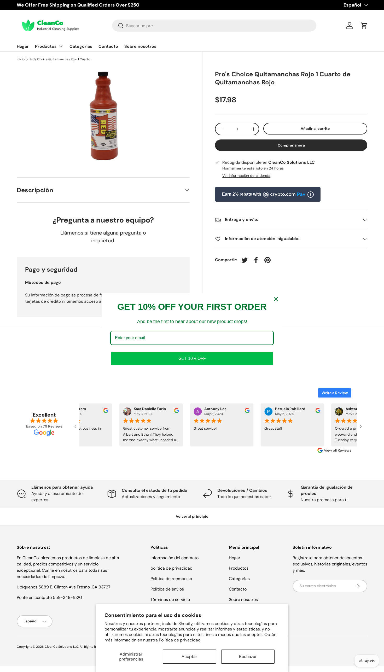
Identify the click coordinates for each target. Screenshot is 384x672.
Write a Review (335, 392)
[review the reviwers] (103, 412)
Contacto (108, 46)
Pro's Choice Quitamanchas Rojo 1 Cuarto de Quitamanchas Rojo (61, 59)
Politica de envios (167, 589)
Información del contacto (174, 557)
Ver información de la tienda (246, 175)
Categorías (80, 46)
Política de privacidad (180, 640)
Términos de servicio (170, 599)
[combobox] (214, 26)
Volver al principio (192, 516)
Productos (46, 46)
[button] (364, 25)
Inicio (21, 59)
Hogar (23, 46)
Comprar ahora (291, 145)
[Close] (276, 299)
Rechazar (248, 656)
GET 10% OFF (192, 358)
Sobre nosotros (140, 46)
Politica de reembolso (171, 578)
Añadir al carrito (315, 128)
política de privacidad (171, 568)
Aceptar (189, 656)
